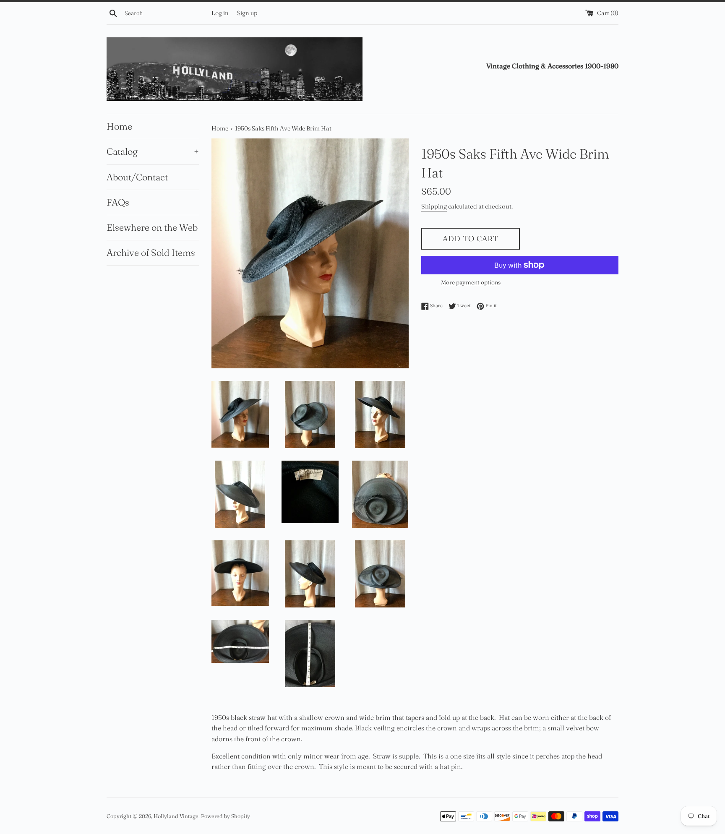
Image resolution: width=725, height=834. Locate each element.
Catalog (153, 151)
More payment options (471, 282)
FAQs (118, 202)
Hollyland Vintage (176, 816)
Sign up (247, 13)
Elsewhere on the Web (152, 227)
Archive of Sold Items (151, 252)
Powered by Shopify (225, 816)
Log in (220, 13)
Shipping (434, 206)
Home (119, 126)
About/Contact (137, 177)
